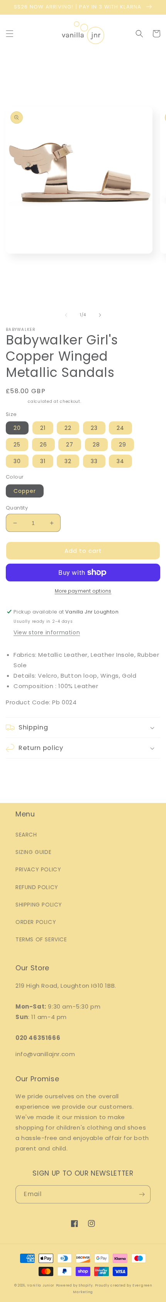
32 (67, 461)
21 (43, 428)
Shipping (16, 401)
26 (43, 444)
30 (17, 461)
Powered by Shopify (74, 1285)
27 (69, 444)
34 (120, 461)
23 (94, 428)
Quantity (17, 507)
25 (17, 444)
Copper (25, 491)
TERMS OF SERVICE (41, 939)
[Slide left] (66, 315)
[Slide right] (99, 315)
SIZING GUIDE (33, 852)
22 (67, 428)
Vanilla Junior (40, 1285)
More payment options (83, 591)
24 (120, 428)
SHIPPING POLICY (38, 904)
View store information (47, 632)
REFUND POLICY (36, 887)
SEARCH (26, 834)
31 (43, 461)
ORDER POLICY (35, 922)
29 (122, 444)
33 (94, 461)
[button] (9, 33)
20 (17, 428)
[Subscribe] (141, 1194)
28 (96, 444)
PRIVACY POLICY (38, 869)
